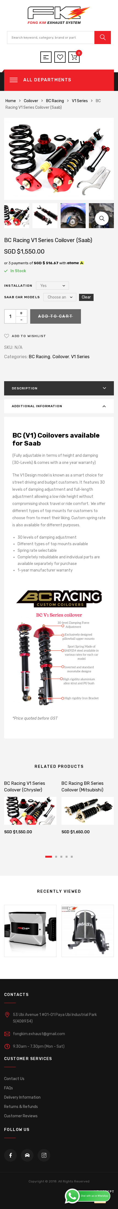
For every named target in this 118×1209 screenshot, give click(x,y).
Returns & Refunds (21, 1106)
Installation (18, 286)
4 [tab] (67, 857)
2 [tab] (56, 857)
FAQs (8, 1088)
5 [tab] (72, 857)
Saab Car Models (22, 297)
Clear (86, 297)
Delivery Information (22, 1097)
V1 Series (80, 101)
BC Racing (55, 101)
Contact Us (14, 1078)
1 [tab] (48, 857)
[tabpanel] (30, 808)
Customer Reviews (21, 1116)
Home (10, 101)
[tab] (59, 388)
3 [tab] (61, 857)
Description (25, 388)
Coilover (31, 101)
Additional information (37, 406)
